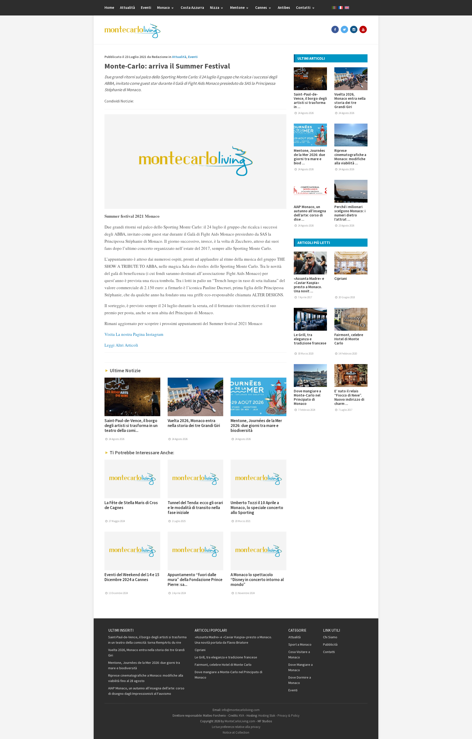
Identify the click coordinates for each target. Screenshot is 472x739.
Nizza (215, 7)
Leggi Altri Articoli (121, 345)
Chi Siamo (330, 637)
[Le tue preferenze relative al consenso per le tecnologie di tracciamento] (463, 730)
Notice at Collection (236, 732)
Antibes (284, 7)
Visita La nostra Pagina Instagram (133, 334)
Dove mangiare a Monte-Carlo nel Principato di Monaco (307, 397)
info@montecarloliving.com (241, 710)
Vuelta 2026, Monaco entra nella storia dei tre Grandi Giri (194, 423)
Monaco (164, 7)
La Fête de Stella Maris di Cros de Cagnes (131, 505)
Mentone (237, 7)
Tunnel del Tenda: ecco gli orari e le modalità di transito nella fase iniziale (195, 507)
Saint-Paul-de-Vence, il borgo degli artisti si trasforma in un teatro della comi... (131, 425)
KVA (241, 715)
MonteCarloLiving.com (240, 721)
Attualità (127, 7)
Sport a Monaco (299, 644)
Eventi (146, 7)
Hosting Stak (266, 715)
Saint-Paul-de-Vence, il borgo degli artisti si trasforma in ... (310, 100)
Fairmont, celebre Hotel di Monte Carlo (348, 338)
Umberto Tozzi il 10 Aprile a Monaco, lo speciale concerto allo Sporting (257, 507)
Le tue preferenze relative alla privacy (236, 727)
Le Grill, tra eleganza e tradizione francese (310, 338)
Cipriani (340, 278)
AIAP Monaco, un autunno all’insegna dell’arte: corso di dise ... (310, 213)
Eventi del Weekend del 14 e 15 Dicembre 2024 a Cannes (132, 577)
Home (109, 7)
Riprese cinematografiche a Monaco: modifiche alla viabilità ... (350, 156)
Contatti (303, 7)
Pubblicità (330, 644)
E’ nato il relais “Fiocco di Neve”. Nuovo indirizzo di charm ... (349, 397)
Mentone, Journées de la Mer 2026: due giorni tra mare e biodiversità (256, 425)
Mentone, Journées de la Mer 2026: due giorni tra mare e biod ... (309, 156)
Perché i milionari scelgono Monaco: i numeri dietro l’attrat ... (350, 213)
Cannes (261, 7)
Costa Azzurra (192, 7)
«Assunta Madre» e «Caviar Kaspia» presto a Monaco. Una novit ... (309, 284)
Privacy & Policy (288, 715)
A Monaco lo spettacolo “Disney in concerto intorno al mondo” (257, 579)
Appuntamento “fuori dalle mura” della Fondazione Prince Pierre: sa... (195, 579)
